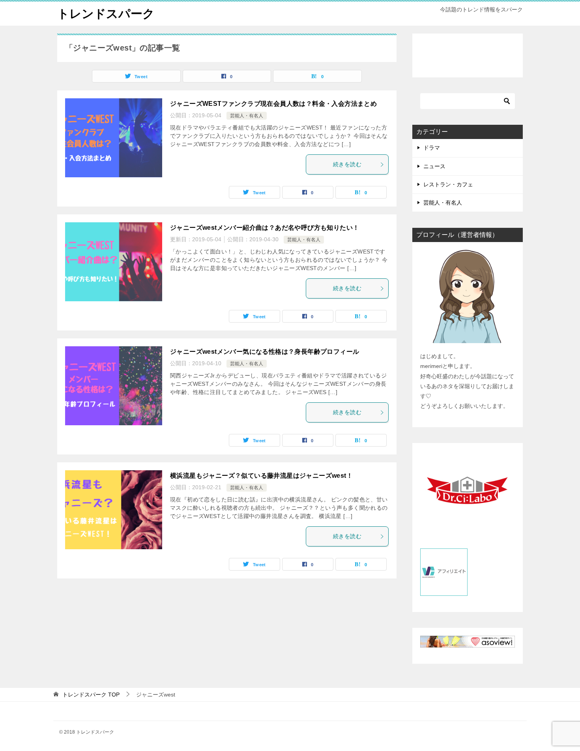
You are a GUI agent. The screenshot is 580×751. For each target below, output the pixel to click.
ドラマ (431, 148)
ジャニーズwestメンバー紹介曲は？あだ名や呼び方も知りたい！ (264, 227)
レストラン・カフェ (448, 184)
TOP (91, 694)
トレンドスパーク (106, 13)
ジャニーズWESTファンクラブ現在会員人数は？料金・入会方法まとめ (273, 103)
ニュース (434, 166)
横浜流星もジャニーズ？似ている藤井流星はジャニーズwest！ (261, 475)
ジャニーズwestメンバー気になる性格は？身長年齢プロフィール (264, 351)
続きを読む (347, 164)
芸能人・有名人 (246, 115)
